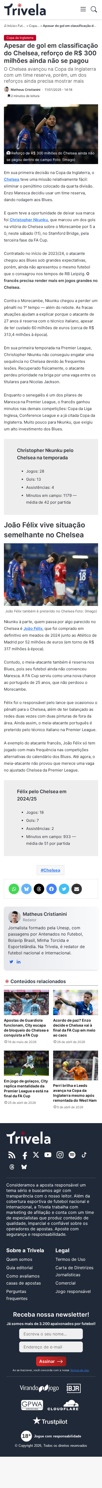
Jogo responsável (73, 1291)
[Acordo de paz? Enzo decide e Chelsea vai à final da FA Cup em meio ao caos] (75, 1002)
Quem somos (19, 1259)
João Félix (33, 628)
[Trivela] (25, 9)
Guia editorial (19, 1267)
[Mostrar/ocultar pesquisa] (94, 9)
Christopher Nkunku (29, 219)
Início (11, 26)
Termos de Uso (70, 1259)
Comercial (65, 1283)
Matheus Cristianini (45, 914)
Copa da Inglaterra (20, 38)
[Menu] (83, 9)
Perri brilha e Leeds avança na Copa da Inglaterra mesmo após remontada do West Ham (75, 1093)
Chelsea (11, 179)
